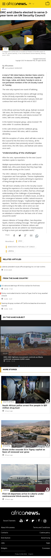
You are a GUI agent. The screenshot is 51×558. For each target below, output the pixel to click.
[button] (28, 39)
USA (5, 49)
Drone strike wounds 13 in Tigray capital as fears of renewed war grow (23, 450)
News (4, 9)
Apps (48, 543)
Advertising (45, 538)
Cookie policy (45, 533)
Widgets (4, 548)
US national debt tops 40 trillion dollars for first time (20, 286)
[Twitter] (27, 521)
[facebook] (39, 521)
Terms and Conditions (41, 528)
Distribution (5, 538)
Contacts (4, 533)
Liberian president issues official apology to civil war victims (23, 267)
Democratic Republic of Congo (21, 247)
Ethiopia (6, 446)
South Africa (8, 402)
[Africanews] (17, 4)
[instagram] (45, 521)
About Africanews (8, 528)
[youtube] (21, 521)
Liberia (11, 251)
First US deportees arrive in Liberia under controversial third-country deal (23, 495)
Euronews (46, 548)
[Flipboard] (33, 521)
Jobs (3, 543)
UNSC (20, 241)
